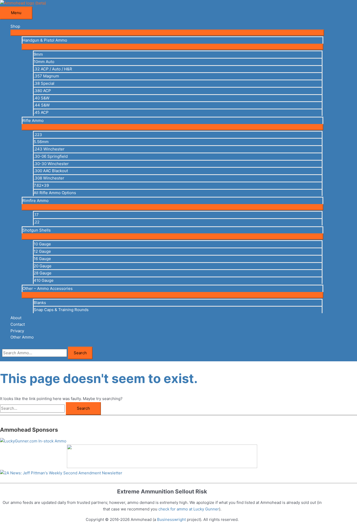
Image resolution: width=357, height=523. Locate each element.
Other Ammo (22, 337)
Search (80, 352)
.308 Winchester (49, 178)
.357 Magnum (46, 76)
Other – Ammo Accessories (47, 288)
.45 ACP (41, 112)
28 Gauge (42, 273)
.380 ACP (42, 90)
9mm (38, 54)
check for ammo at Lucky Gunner (188, 509)
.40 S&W (41, 97)
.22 (36, 222)
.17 (36, 214)
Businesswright (171, 519)
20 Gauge (42, 265)
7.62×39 (41, 185)
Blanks (40, 302)
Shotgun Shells (36, 230)
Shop (15, 26)
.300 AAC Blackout (51, 170)
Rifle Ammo (33, 120)
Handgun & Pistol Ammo (44, 40)
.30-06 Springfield (51, 156)
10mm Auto (44, 61)
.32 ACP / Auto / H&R (53, 68)
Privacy (17, 330)
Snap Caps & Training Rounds (61, 309)
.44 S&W (42, 105)
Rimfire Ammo (35, 200)
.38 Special (44, 83)
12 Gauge (42, 251)
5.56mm (41, 141)
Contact (17, 324)
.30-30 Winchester (51, 163)
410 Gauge (44, 280)
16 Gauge (42, 258)
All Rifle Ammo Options (55, 192)
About (15, 317)
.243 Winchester (49, 149)
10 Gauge (42, 243)
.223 (38, 134)
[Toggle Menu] (167, 33)
